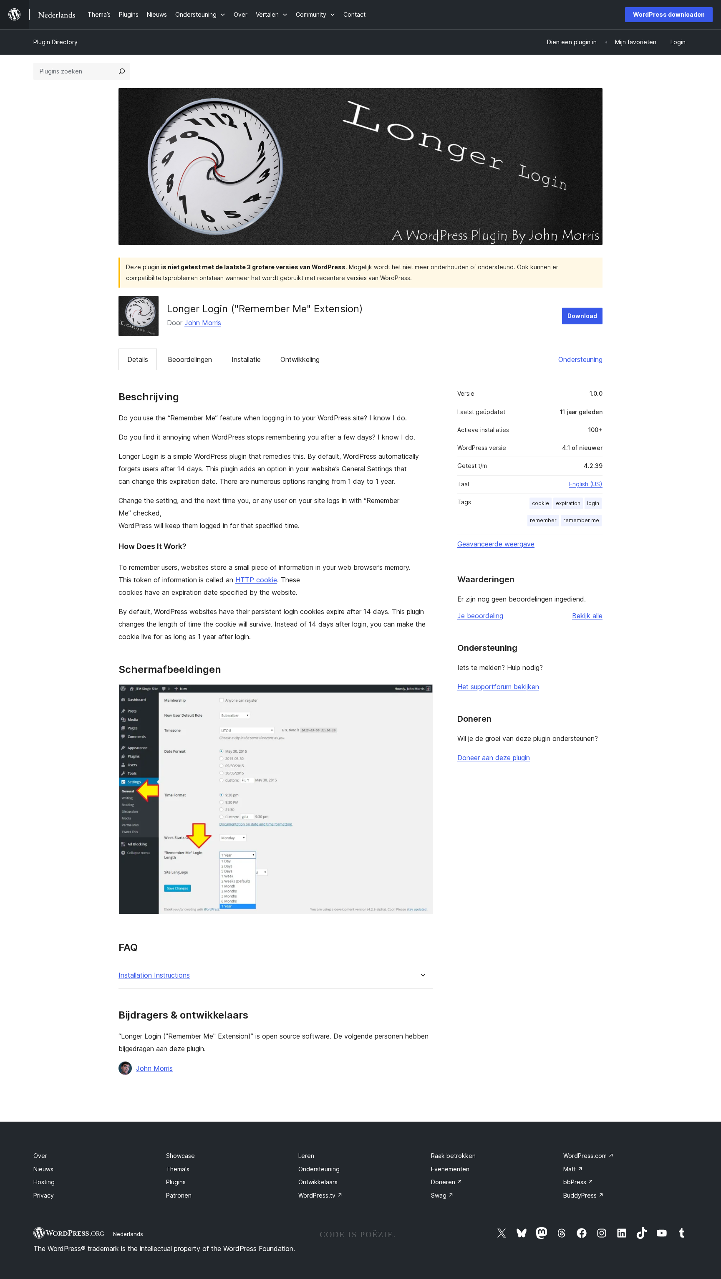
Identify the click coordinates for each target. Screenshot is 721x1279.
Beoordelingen (190, 359)
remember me (581, 520)
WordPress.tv (320, 1195)
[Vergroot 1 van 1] (422, 695)
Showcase (180, 1155)
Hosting (44, 1181)
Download (582, 315)
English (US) (586, 484)
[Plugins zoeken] (121, 71)
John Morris (202, 322)
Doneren (446, 1181)
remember (543, 520)
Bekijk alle (587, 616)
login (593, 503)
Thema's (177, 1169)
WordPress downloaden (669, 14)
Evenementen (450, 1169)
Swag (442, 1195)
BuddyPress (583, 1195)
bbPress (578, 1181)
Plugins (176, 1181)
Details (137, 359)
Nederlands (128, 1234)
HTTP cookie (256, 580)
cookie (540, 503)
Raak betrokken (453, 1155)
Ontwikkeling (300, 359)
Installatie (246, 359)
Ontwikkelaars (318, 1181)
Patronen (179, 1195)
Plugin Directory (55, 41)
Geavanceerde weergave (495, 544)
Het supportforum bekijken (498, 686)
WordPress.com (588, 1155)
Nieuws (43, 1169)
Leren (306, 1155)
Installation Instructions (154, 975)
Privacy (43, 1195)
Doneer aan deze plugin (493, 757)
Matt (573, 1169)
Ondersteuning (580, 359)
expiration (568, 503)
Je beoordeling (480, 616)
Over (40, 1155)
